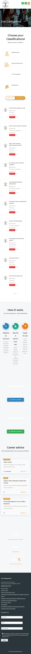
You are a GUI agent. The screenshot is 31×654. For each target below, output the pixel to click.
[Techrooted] (5, 4)
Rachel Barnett (6, 498)
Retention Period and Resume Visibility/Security (13, 598)
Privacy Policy (4, 588)
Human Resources (17, 63)
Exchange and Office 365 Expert (16, 239)
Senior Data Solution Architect (18, 126)
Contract (12, 117)
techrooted (13, 110)
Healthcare (15, 85)
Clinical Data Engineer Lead (17, 108)
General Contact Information (8, 608)
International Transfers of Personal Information (13, 606)
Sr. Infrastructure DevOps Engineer (16, 163)
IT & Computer (16, 74)
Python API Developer (15, 221)
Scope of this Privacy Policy (8, 592)
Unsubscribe (4, 604)
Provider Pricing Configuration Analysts (18, 202)
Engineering (15, 52)
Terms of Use (4, 590)
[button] (15, 293)
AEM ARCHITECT (14, 258)
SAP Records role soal (15, 276)
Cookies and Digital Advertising (9, 600)
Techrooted (12, 651)
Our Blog (5, 477)
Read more (23, 471)
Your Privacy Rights (6, 602)
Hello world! (8, 462)
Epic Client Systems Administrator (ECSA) (15, 144)
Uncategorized (7, 459)
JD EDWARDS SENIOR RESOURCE (15, 183)
